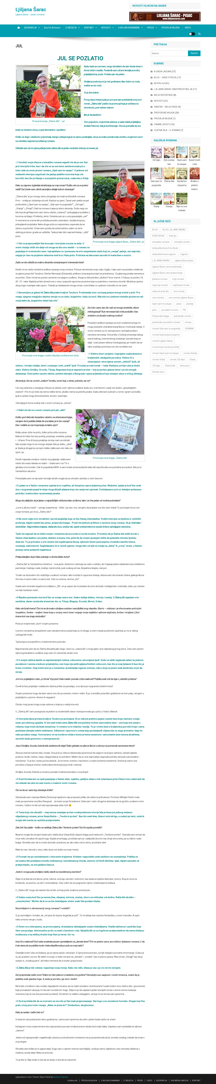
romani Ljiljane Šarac (162, 341)
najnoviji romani (160, 285)
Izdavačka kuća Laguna (164, 254)
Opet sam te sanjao (162, 304)
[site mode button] (192, 34)
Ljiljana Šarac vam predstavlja (167, 266)
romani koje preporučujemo (166, 334)
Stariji (192, 359)
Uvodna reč (72, 1080)
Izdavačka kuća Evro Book (165, 248)
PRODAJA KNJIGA (170, 27)
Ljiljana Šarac (30, 9)
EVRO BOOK (158, 236)
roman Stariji (158, 359)
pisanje (190, 304)
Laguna (184, 254)
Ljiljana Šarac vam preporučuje (167, 273)
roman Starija (190, 353)
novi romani (158, 297)
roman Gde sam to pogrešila (166, 328)
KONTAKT (89, 27)
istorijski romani (182, 242)
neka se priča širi (160, 291)
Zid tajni (156, 365)
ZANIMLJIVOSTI (162, 124)
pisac (179, 304)
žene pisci (185, 365)
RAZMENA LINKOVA (179, 1080)
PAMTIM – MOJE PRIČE (165, 107)
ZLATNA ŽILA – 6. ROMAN (167, 130)
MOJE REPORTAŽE (163, 95)
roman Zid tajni (177, 359)
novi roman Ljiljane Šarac (181, 297)
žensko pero (158, 372)
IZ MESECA (71, 27)
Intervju (172, 236)
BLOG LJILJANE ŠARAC (174, 229)
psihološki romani (182, 316)
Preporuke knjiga (160, 316)
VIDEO (188, 27)
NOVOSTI (106, 27)
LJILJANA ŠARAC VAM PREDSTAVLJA (173, 89)
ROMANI (189, 328)
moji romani (178, 279)
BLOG (155, 229)
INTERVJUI (159, 83)
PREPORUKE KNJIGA (164, 112)
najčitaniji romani (181, 285)
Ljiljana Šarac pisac (184, 260)
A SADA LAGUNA (162, 71)
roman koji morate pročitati (165, 347)
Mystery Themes (60, 1077)
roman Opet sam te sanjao (165, 353)
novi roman (179, 291)
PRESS (150, 27)
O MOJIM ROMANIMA (129, 27)
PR (184, 310)
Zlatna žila (170, 365)
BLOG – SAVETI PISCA (165, 77)
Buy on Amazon (52, 27)
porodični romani (169, 310)
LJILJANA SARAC (161, 260)
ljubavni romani (159, 279)
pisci (154, 310)
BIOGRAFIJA (30, 27)
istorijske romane (161, 242)
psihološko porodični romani (166, 322)
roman (188, 322)
